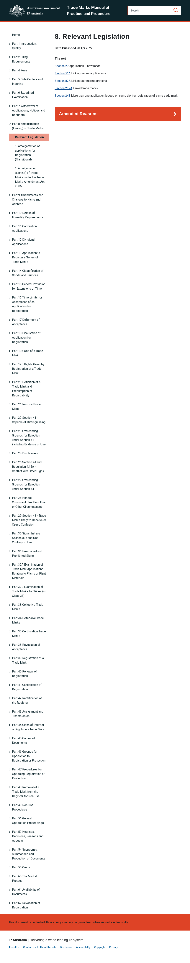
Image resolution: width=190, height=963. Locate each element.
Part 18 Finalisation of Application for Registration (26, 337)
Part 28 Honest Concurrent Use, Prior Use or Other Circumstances (28, 502)
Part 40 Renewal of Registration (24, 674)
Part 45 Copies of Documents (23, 740)
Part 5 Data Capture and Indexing (27, 82)
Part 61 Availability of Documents (26, 892)
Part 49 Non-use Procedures (22, 807)
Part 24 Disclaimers (25, 453)
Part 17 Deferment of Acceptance (26, 322)
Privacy (113, 947)
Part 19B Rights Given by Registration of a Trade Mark (28, 368)
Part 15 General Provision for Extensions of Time (28, 286)
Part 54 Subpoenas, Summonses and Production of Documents (28, 854)
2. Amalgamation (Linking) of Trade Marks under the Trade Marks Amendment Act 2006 (30, 177)
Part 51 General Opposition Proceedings (28, 821)
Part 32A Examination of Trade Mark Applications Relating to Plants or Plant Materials (29, 571)
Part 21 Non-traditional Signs (26, 407)
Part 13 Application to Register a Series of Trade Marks (26, 257)
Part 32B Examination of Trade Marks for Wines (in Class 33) (28, 591)
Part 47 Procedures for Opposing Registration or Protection (28, 774)
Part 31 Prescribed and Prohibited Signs (27, 553)
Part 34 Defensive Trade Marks (28, 620)
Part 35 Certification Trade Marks (29, 634)
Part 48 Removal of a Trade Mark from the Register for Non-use (26, 791)
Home (16, 35)
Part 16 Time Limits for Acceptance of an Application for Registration (27, 304)
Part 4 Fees (19, 70)
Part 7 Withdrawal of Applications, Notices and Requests (28, 110)
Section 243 (62, 95)
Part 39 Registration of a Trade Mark (28, 660)
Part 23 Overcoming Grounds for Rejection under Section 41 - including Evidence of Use (29, 437)
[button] (176, 10)
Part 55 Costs (21, 867)
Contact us (29, 947)
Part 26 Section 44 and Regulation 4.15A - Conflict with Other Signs (28, 466)
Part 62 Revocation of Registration (26, 905)
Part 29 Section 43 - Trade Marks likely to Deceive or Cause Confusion (29, 520)
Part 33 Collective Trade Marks (27, 607)
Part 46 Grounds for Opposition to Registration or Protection (28, 756)
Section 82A (63, 81)
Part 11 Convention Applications (24, 228)
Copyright (100, 947)
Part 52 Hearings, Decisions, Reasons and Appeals (27, 836)
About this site (48, 947)
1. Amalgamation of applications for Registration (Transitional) (27, 152)
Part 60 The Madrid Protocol (24, 878)
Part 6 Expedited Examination (23, 95)
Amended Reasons (78, 113)
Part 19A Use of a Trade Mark (27, 353)
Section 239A (63, 88)
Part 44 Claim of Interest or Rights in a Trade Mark (28, 727)
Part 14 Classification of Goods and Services (27, 273)
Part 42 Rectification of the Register (27, 700)
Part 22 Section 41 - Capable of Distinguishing (28, 420)
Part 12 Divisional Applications (23, 242)
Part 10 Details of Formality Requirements (27, 215)
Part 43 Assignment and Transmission (27, 714)
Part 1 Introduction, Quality (24, 46)
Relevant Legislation (29, 137)
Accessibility (83, 947)
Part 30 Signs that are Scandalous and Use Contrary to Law (26, 538)
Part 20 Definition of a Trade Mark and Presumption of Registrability (26, 388)
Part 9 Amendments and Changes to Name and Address (27, 199)
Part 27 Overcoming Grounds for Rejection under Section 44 (26, 484)
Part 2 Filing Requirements (21, 59)
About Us (14, 947)
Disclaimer (66, 947)
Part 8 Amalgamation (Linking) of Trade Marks (28, 126)
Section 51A (63, 73)
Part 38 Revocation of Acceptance (26, 647)
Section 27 (62, 66)
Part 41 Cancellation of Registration (27, 687)
